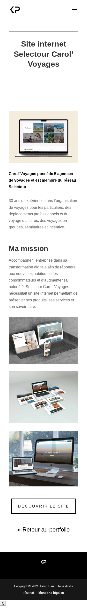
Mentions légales (51, 593)
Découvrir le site (43, 506)
